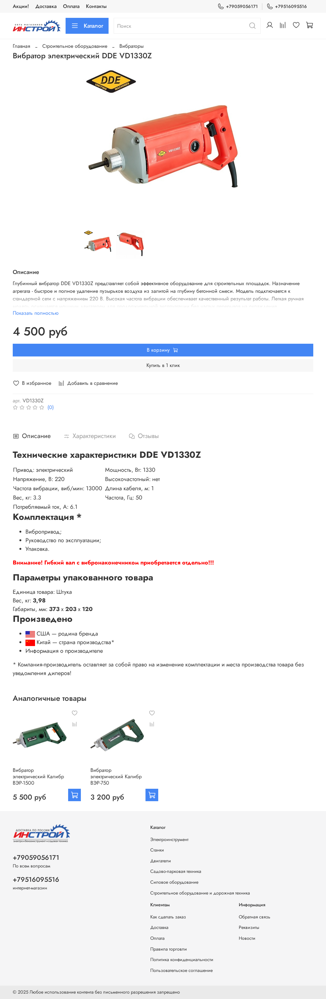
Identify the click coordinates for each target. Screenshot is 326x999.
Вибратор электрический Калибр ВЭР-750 (116, 776)
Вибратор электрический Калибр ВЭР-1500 (38, 776)
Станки (157, 850)
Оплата (71, 6)
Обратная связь (254, 917)
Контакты (96, 6)
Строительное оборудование (74, 46)
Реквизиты (249, 927)
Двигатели (160, 861)
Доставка (46, 6)
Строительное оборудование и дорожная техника (200, 893)
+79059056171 (242, 6)
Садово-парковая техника (175, 871)
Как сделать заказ (168, 917)
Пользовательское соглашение (181, 970)
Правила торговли (168, 949)
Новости (247, 938)
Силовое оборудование (174, 882)
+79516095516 (291, 6)
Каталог (93, 26)
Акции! (21, 6)
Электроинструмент (169, 839)
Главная (21, 46)
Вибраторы (131, 46)
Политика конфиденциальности (181, 959)
